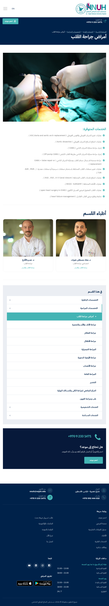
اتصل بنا (50, 541)
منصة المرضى (101, 523)
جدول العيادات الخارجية (97, 529)
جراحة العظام (90, 333)
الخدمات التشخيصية (89, 407)
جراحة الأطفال (90, 341)
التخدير (93, 382)
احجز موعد (9, 21)
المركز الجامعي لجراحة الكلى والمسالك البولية (76, 390)
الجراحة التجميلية (88, 349)
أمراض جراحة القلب (85, 316)
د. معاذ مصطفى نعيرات (81, 260)
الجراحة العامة (90, 374)
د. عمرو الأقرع (28, 260)
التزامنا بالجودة (47, 529)
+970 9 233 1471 (79, 436)
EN (13, 8)
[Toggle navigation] (5, 9)
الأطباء (104, 535)
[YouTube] (29, 565)
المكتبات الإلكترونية (46, 523)
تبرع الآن (50, 535)
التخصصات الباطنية (89, 300)
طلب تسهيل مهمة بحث (44, 517)
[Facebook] (49, 565)
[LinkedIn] (36, 565)
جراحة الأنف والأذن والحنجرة (84, 324)
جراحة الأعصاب (89, 366)
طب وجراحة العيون (88, 398)
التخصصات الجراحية (74, 32)
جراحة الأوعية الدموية (87, 357)
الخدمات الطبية (88, 32)
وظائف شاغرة (101, 547)
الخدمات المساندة (90, 415)
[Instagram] (42, 565)
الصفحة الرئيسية (101, 32)
